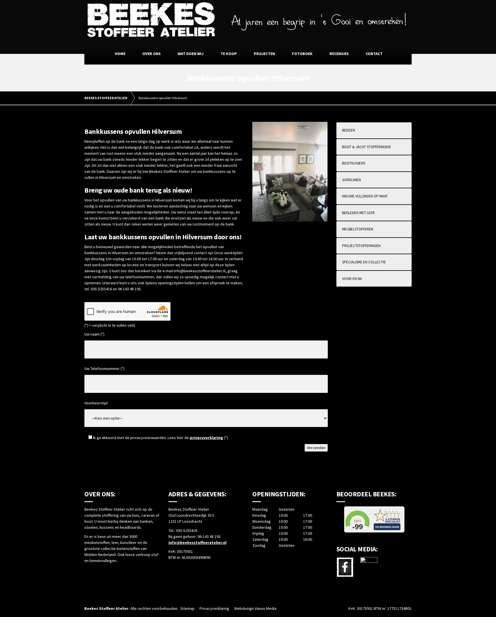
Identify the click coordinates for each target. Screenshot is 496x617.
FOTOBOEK (302, 53)
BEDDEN (348, 130)
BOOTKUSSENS (353, 163)
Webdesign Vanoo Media (255, 608)
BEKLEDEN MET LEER (358, 212)
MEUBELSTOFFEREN (357, 229)
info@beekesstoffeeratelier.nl (197, 542)
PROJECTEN (264, 53)
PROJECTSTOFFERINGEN (361, 245)
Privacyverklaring (214, 608)
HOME (120, 53)
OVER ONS (151, 53)
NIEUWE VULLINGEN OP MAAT (365, 196)
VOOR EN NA (352, 278)
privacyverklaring (206, 437)
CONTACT (374, 53)
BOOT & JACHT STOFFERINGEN (366, 146)
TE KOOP (228, 53)
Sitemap (187, 608)
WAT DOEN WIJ (191, 53)
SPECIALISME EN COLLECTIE (364, 262)
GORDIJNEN (351, 179)
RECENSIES (339, 53)
